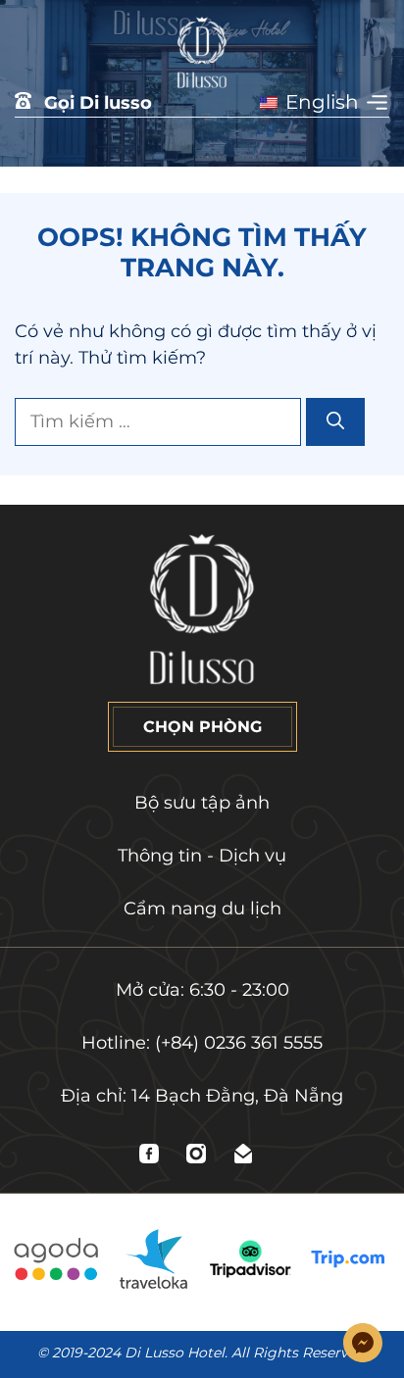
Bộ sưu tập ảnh (202, 802)
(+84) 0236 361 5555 (239, 1043)
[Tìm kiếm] (335, 422)
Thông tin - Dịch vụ (202, 855)
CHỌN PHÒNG (202, 726)
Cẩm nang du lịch (202, 908)
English (319, 102)
